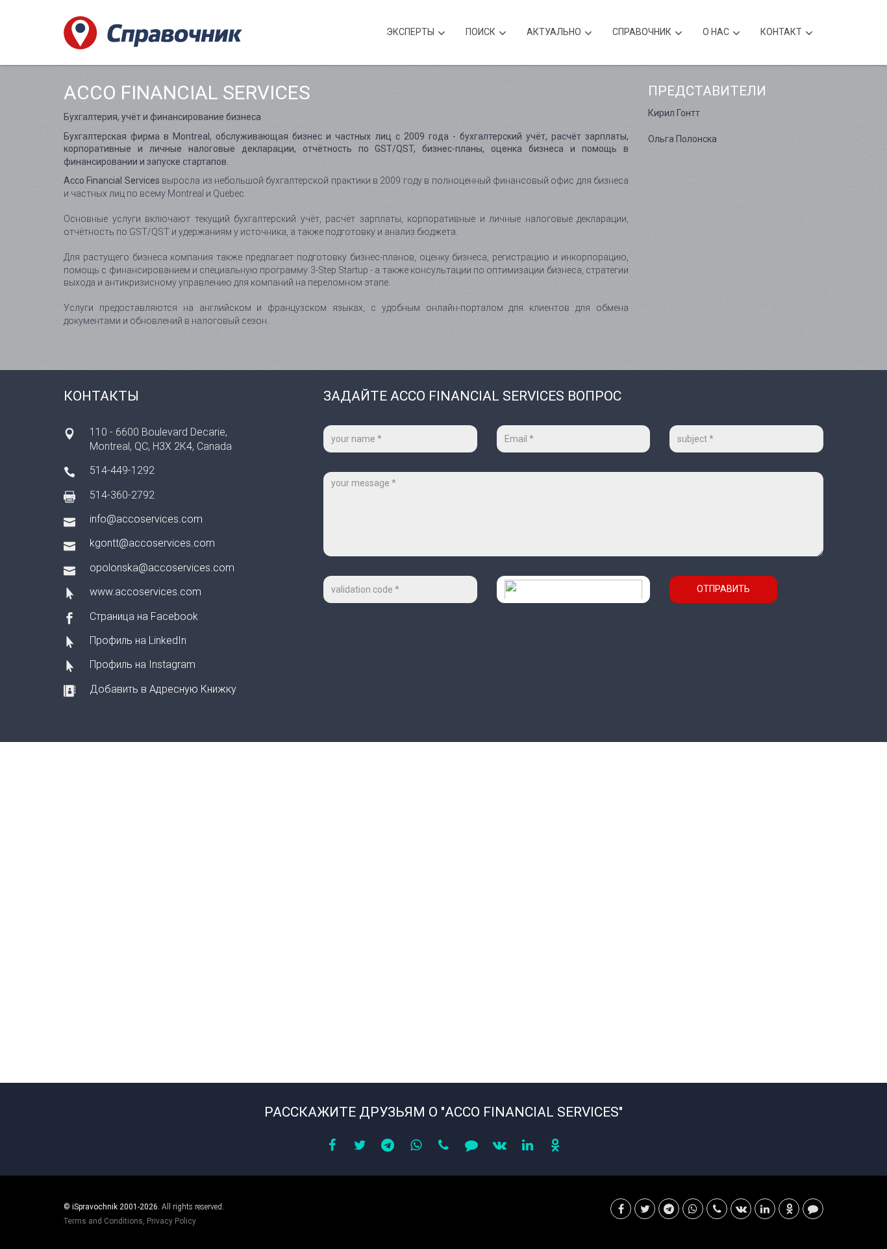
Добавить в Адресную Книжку (163, 689)
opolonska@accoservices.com (162, 568)
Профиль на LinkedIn (138, 640)
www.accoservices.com (145, 592)
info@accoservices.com (146, 519)
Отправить (723, 589)
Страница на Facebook (144, 616)
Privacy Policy (171, 1221)
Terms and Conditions (103, 1221)
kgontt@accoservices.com (152, 543)
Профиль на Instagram (142, 664)
